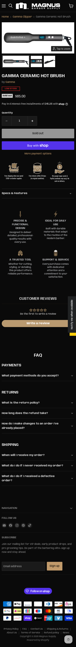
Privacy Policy (11, 629)
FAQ (24, 629)
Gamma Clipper (22, 16)
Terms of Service (30, 633)
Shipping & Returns (57, 629)
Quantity (7, 113)
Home (5, 16)
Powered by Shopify (38, 640)
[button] (15, 61)
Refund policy (51, 633)
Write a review (38, 323)
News (66, 633)
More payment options (38, 153)
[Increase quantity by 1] (32, 121)
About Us (12, 633)
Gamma (10, 82)
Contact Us (37, 629)
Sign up (55, 565)
